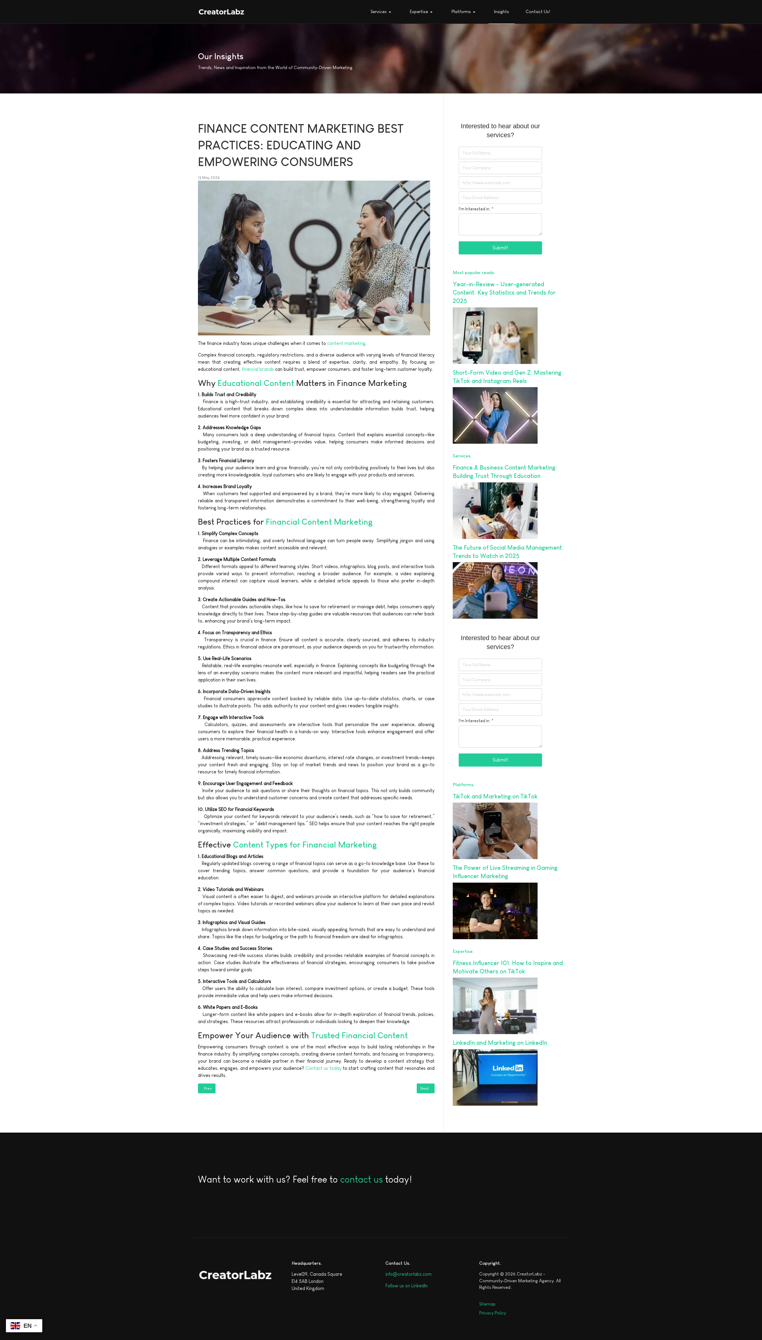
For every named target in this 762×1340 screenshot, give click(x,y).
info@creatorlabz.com (408, 1274)
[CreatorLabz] (221, 11)
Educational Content (256, 383)
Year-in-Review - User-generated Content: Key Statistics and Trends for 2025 (504, 292)
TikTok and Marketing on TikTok (495, 796)
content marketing (346, 343)
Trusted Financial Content (359, 1035)
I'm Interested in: (476, 209)
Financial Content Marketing (319, 521)
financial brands (257, 369)
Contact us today (324, 1068)
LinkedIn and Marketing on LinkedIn (500, 1042)
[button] (382, 12)
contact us (361, 1179)
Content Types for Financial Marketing (305, 844)
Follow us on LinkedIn (406, 1285)
